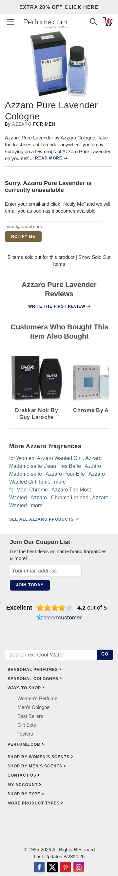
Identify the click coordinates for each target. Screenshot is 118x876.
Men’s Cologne (33, 707)
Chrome (38, 489)
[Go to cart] (107, 21)
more (60, 482)
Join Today (30, 585)
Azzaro (21, 124)
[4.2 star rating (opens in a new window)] (55, 607)
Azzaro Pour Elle (65, 474)
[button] (10, 22)
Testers (25, 734)
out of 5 (92, 607)
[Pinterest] (65, 868)
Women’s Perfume (37, 698)
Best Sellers (30, 716)
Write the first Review (56, 306)
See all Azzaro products (41, 519)
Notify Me (23, 236)
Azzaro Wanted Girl (59, 458)
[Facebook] (39, 868)
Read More (48, 158)
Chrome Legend (69, 497)
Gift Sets (26, 725)
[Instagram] (78, 868)
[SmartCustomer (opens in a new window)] (59, 618)
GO (105, 654)
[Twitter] (52, 868)
